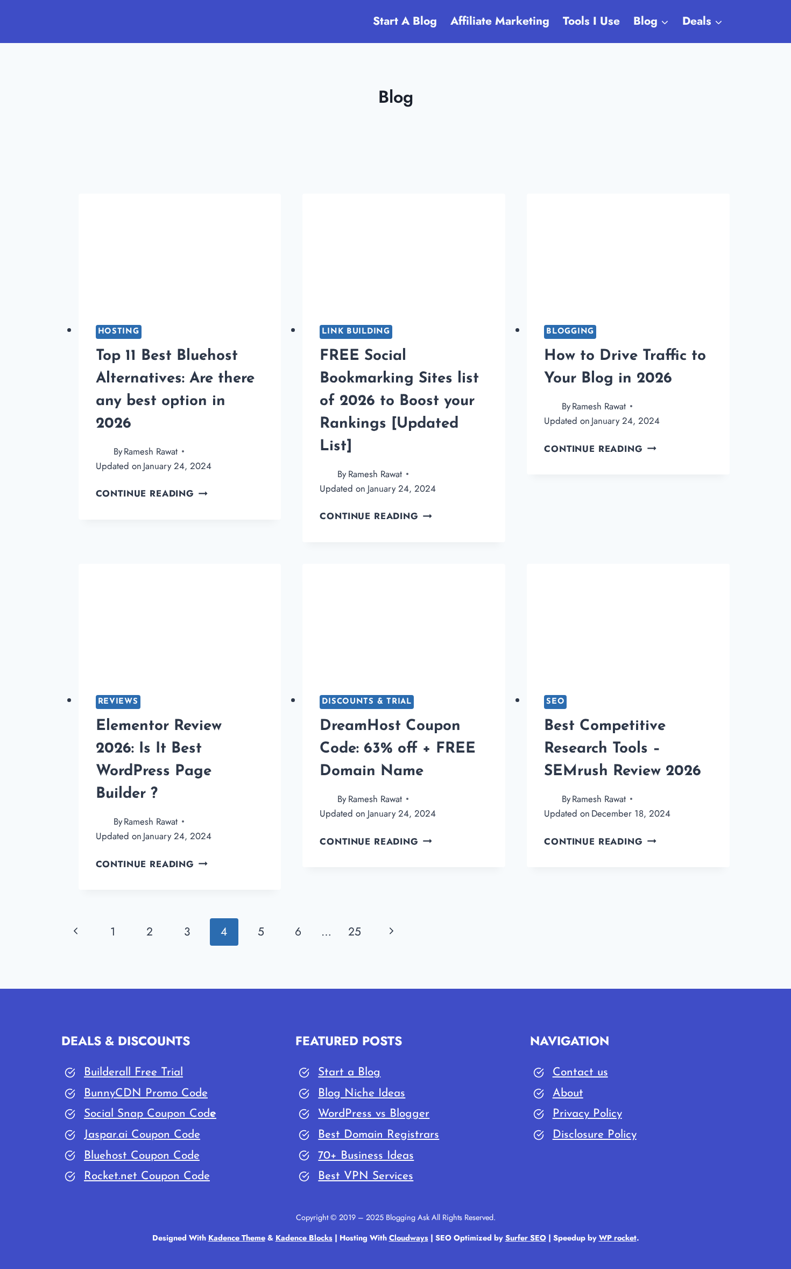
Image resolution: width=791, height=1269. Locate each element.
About (568, 1093)
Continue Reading (152, 493)
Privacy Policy (587, 1113)
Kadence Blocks (304, 1237)
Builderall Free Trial (133, 1072)
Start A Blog (405, 21)
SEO (555, 702)
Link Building (356, 332)
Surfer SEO (525, 1237)
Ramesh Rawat (151, 451)
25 (354, 932)
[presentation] (180, 251)
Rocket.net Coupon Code (147, 1176)
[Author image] (102, 451)
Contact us (580, 1072)
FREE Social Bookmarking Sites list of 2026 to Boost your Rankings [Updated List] (399, 401)
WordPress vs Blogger (373, 1113)
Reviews (118, 702)
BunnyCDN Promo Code (146, 1093)
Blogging (570, 332)
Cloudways (408, 1237)
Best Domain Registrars (378, 1134)
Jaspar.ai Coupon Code (142, 1134)
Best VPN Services (365, 1176)
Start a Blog (349, 1072)
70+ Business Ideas (366, 1155)
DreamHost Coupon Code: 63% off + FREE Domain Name (398, 749)
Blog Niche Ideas (361, 1093)
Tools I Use (591, 21)
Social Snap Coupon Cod (147, 1113)
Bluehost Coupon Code (142, 1155)
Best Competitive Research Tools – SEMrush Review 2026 (622, 749)
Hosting (118, 332)
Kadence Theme (236, 1237)
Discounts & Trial (367, 702)
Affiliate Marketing (499, 21)
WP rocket (618, 1237)
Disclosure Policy (595, 1134)
